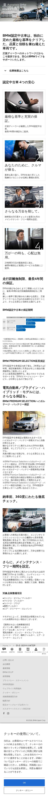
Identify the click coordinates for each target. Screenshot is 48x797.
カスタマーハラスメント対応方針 (17, 708)
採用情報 (6, 676)
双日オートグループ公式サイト (16, 704)
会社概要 (6, 664)
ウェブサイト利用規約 (12, 688)
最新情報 (6, 668)
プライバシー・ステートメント (16, 680)
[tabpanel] (24, 324)
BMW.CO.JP (8, 672)
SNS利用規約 (8, 684)
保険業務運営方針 (10, 696)
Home (5, 645)
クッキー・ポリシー (11, 692)
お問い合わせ (8, 660)
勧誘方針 (6, 700)
